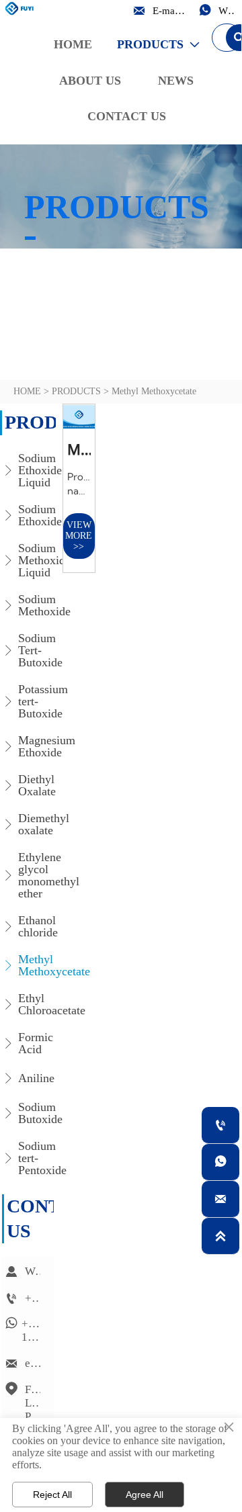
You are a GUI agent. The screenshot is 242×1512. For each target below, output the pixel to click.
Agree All (144, 1494)
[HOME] (20, 8)
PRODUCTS (76, 391)
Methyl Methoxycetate (154, 391)
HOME (27, 391)
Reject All (52, 1494)
